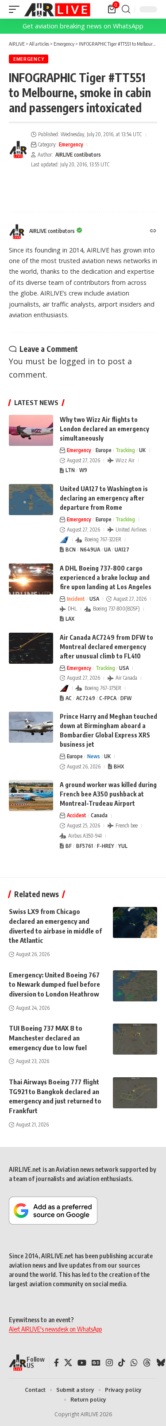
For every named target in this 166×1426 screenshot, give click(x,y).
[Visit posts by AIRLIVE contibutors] (18, 149)
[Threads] (147, 1363)
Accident (76, 815)
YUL (122, 846)
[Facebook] (56, 1363)
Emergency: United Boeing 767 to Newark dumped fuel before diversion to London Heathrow (54, 984)
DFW (125, 698)
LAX (70, 618)
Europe (104, 450)
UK (142, 450)
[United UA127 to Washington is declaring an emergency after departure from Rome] (31, 499)
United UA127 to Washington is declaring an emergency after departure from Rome (104, 498)
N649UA (90, 549)
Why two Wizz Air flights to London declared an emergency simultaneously (104, 429)
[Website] (153, 231)
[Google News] (96, 1363)
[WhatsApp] (134, 1363)
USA (94, 598)
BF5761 (84, 846)
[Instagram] (109, 1363)
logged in (77, 361)
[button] (16, 9)
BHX (119, 766)
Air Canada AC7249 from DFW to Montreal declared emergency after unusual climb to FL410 (106, 647)
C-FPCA (107, 698)
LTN (70, 470)
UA (107, 549)
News (93, 756)
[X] (68, 1363)
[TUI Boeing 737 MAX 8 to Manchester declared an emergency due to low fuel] (135, 1039)
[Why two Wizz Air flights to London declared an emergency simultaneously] (31, 430)
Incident (76, 598)
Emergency (28, 59)
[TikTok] (121, 1363)
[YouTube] (82, 1363)
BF (69, 846)
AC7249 (85, 698)
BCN (71, 549)
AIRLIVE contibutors (78, 154)
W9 (83, 470)
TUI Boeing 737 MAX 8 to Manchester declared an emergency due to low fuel (48, 1038)
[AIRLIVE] (57, 9)
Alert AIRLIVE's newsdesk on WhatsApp (55, 1329)
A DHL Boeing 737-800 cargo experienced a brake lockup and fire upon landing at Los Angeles (105, 577)
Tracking (125, 450)
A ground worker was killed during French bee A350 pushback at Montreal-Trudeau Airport (108, 794)
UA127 (122, 549)
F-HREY (105, 846)
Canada (99, 815)
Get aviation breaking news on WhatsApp (83, 26)
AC (69, 698)
